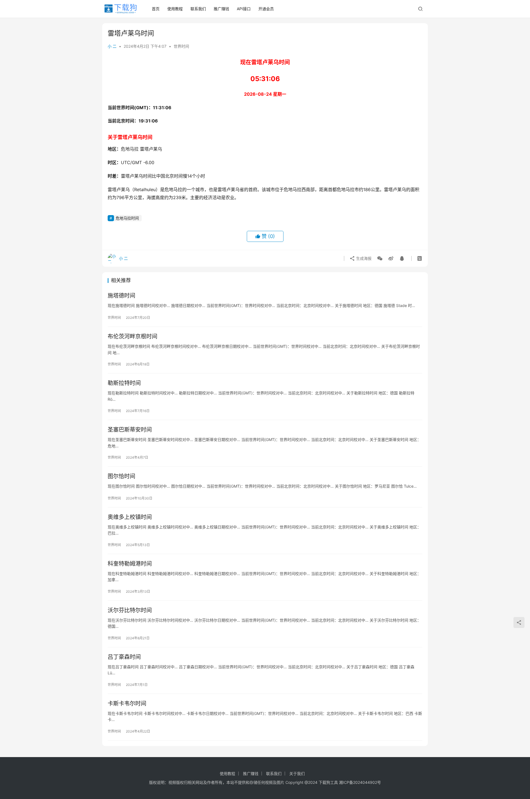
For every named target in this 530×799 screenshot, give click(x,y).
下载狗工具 (328, 782)
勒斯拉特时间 (124, 383)
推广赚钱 (221, 8)
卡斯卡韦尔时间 (127, 703)
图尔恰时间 (121, 476)
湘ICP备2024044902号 (360, 782)
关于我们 (297, 773)
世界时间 (181, 46)
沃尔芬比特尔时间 (130, 610)
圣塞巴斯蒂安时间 (130, 429)
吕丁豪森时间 (124, 657)
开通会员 (266, 8)
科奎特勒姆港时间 (130, 563)
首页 (156, 8)
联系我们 (198, 8)
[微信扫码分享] (380, 258)
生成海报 (363, 258)
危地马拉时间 (127, 218)
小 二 (112, 46)
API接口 (244, 8)
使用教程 (175, 8)
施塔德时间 (121, 295)
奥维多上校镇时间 (130, 517)
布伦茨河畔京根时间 (132, 336)
